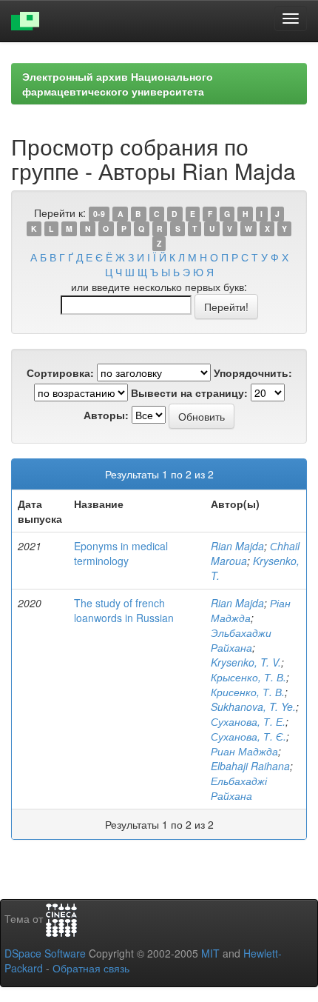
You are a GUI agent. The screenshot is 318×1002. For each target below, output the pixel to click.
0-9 (99, 213)
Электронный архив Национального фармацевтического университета (117, 83)
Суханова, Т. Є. (248, 736)
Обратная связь (91, 968)
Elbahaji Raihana (250, 765)
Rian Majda (237, 545)
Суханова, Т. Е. (248, 721)
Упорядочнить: (253, 372)
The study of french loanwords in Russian (124, 610)
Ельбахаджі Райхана (239, 788)
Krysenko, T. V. (246, 662)
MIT (210, 953)
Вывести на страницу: (189, 392)
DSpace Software (45, 953)
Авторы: (106, 414)
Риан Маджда (244, 751)
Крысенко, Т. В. (248, 676)
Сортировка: (60, 372)
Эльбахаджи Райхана (241, 640)
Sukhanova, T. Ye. (253, 706)
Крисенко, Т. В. (248, 691)
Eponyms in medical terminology (121, 553)
